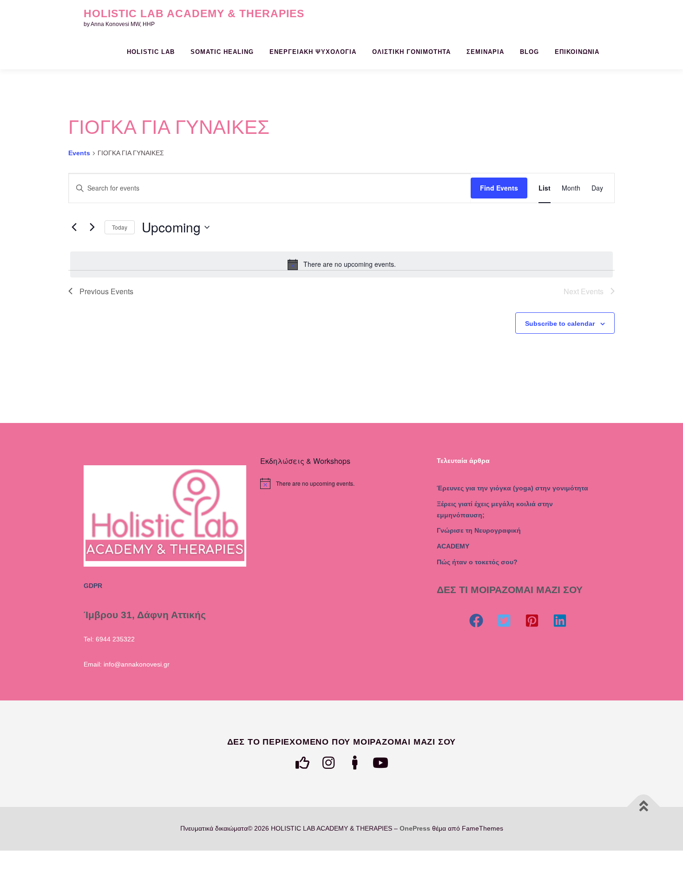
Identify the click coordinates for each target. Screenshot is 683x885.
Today (119, 227)
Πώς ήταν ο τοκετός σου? (477, 562)
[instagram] (328, 763)
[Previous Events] (73, 227)
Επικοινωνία (577, 51)
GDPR (93, 585)
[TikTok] (354, 763)
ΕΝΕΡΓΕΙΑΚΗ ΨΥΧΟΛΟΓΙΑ (312, 51)
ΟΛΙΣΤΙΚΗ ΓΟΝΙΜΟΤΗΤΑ (411, 51)
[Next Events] (92, 227)
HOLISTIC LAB (151, 51)
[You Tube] (380, 763)
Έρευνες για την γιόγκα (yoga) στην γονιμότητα (512, 488)
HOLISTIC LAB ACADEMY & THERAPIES (194, 13)
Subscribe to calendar (560, 323)
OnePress (415, 828)
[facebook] (302, 763)
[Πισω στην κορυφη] (643, 807)
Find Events (499, 187)
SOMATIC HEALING (222, 51)
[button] (476, 620)
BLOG (529, 51)
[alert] (341, 264)
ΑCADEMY (453, 546)
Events (79, 153)
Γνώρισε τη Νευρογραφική (479, 530)
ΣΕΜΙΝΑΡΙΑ (485, 51)
